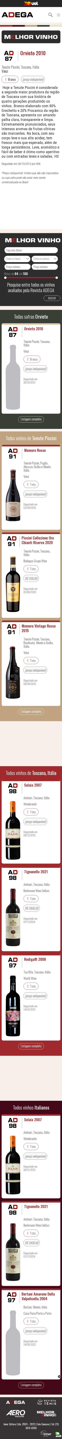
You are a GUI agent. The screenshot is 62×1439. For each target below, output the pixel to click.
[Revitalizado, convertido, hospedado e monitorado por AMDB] (58, 1434)
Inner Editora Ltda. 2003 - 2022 (19, 1424)
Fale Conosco (43, 1424)
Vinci (5, 71)
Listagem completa (31, 419)
